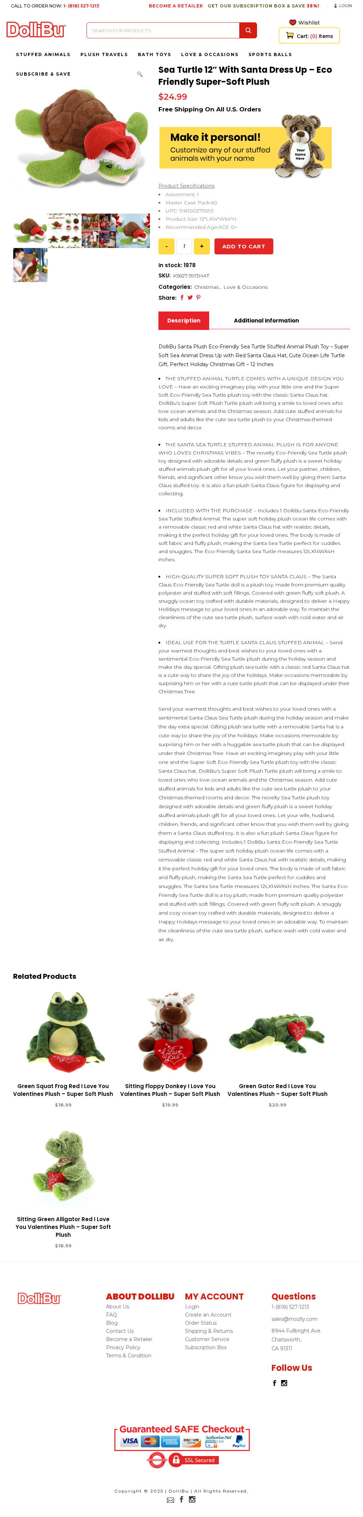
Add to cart (244, 246)
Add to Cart (37, 1105)
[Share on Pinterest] (198, 297)
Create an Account (208, 1315)
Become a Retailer (129, 1339)
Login (345, 5)
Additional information (266, 320)
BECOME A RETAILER (176, 6)
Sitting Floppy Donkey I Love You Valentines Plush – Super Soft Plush (170, 1090)
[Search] (248, 30)
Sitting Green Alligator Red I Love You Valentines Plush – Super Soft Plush (63, 1227)
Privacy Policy (123, 1347)
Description (183, 320)
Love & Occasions (245, 287)
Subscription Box (206, 1347)
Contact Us (120, 1331)
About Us (117, 1306)
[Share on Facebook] (182, 297)
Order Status (201, 1323)
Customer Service (207, 1339)
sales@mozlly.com (295, 1319)
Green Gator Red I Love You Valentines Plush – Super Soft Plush (278, 1090)
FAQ (111, 1315)
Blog (112, 1323)
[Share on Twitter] (190, 297)
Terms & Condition (128, 1355)
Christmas (206, 287)
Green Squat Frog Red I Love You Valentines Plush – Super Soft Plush (63, 1090)
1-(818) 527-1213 (290, 1307)
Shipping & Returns (209, 1331)
